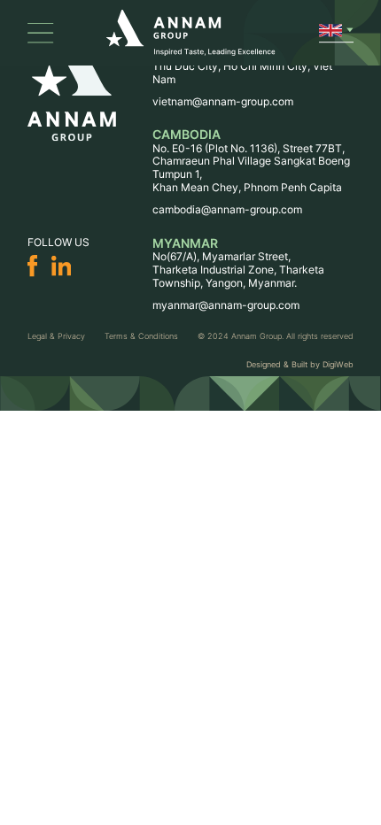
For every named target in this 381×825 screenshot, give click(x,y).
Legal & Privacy (56, 336)
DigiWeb (338, 364)
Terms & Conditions (141, 336)
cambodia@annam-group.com (227, 209)
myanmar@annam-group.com (225, 305)
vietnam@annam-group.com (222, 101)
